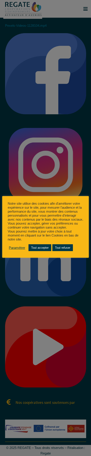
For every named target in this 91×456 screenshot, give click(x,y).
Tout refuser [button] (62, 247)
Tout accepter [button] (40, 247)
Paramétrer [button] (17, 248)
